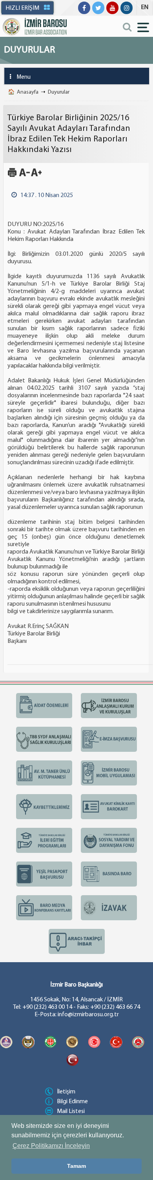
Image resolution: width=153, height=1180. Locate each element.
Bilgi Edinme (72, 1102)
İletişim (66, 1092)
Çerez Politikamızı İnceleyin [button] (51, 1145)
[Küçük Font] (24, 176)
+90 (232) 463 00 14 (47, 1007)
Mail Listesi (71, 1111)
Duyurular (58, 92)
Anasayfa (27, 92)
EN (144, 7)
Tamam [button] (76, 1166)
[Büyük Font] (36, 176)
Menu (24, 77)
